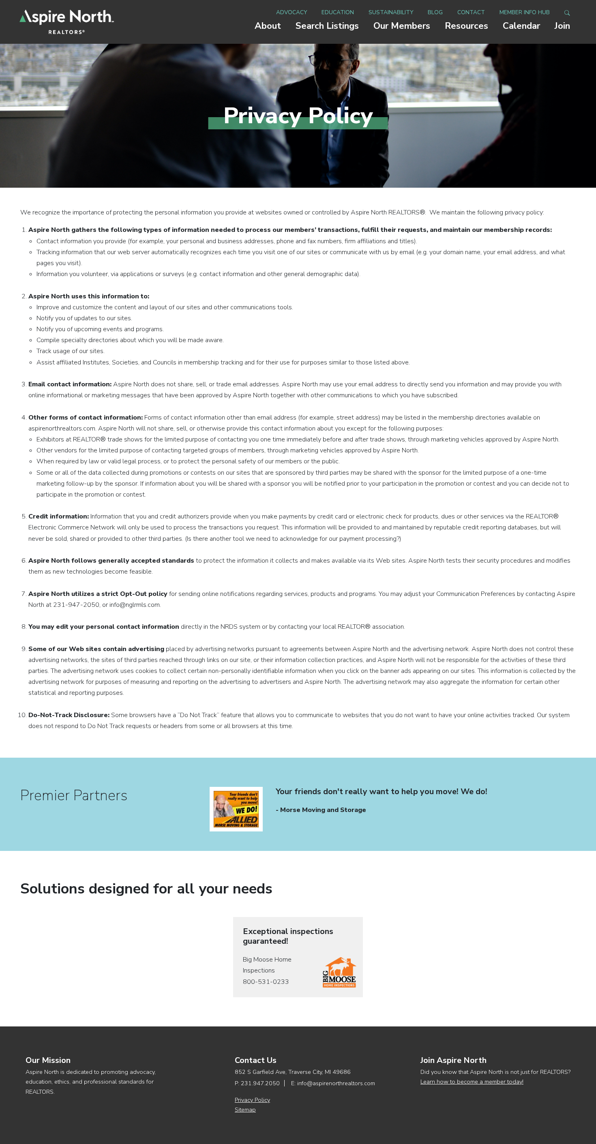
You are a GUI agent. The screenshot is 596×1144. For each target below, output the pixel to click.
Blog (435, 12)
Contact (471, 12)
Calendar (521, 25)
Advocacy (291, 12)
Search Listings (327, 25)
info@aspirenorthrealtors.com (336, 1083)
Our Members (401, 25)
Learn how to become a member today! (471, 1082)
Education (338, 12)
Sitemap (245, 1109)
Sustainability (391, 12)
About (268, 25)
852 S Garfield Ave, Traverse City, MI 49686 (293, 1072)
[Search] (567, 12)
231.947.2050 (260, 1083)
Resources (466, 25)
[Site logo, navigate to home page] (66, 22)
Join (562, 25)
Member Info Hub (525, 12)
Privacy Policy (252, 1100)
